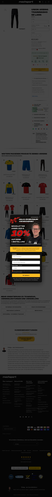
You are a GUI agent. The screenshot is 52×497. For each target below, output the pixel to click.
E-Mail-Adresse (16, 259)
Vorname (14, 254)
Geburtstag (15, 265)
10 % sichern (26, 275)
